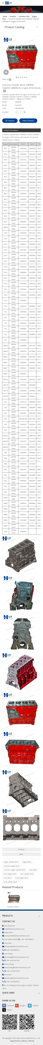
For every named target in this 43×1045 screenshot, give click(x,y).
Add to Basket (28, 120)
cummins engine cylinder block (14, 870)
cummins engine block (12, 866)
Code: (4, 108)
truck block (7, 878)
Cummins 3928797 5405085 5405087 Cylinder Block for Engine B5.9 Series (13, 907)
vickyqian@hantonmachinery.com (16, 946)
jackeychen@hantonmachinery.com (17, 936)
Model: (4, 102)
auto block (33, 870)
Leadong (23, 1041)
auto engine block (10, 874)
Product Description (11, 130)
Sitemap (31, 1041)
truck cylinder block (10, 882)
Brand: (4, 105)
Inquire (11, 120)
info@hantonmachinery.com (14, 929)
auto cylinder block (27, 874)
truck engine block (21, 878)
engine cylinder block (11, 862)
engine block (26, 862)
